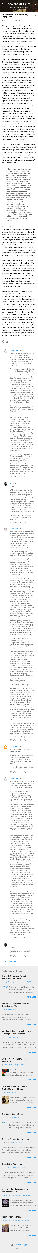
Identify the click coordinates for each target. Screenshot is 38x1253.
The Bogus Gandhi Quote (12, 1114)
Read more (31, 997)
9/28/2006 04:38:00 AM (18, 772)
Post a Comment (10, 961)
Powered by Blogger (20, 1245)
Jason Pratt (14, 350)
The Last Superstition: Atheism (15, 1139)
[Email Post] (7, 343)
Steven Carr (14, 746)
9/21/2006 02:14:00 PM (18, 477)
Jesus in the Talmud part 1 (13, 1164)
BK (11, 483)
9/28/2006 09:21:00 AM (18, 956)
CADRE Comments (19, 3)
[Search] (35, 4)
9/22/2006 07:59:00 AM (18, 740)
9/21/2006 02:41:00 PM (18, 522)
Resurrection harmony (11, 1217)
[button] (35, 15)
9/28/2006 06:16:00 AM (18, 938)
